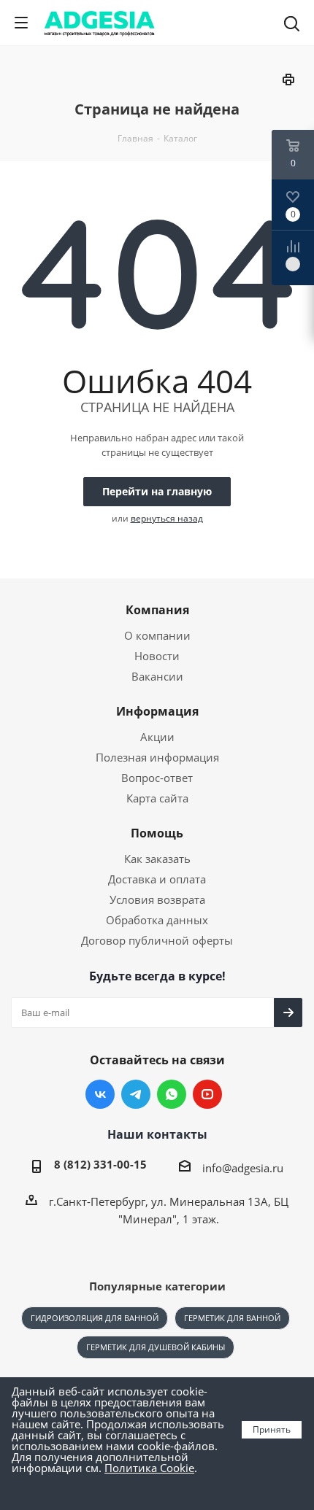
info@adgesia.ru (242, 1168)
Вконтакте (100, 1094)
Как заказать (157, 858)
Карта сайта (157, 798)
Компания (157, 610)
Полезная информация (157, 757)
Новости (157, 655)
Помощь (157, 833)
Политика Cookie (149, 1467)
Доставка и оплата (157, 879)
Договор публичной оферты (157, 940)
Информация (157, 711)
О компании (157, 635)
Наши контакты (157, 1134)
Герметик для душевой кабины (155, 1346)
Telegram (135, 1094)
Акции (157, 736)
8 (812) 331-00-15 (100, 1164)
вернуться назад (167, 518)
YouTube (207, 1094)
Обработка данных (157, 920)
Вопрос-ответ (157, 777)
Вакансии (157, 676)
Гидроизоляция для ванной (94, 1317)
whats (171, 1094)
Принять (272, 1429)
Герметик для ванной (232, 1317)
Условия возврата (157, 899)
